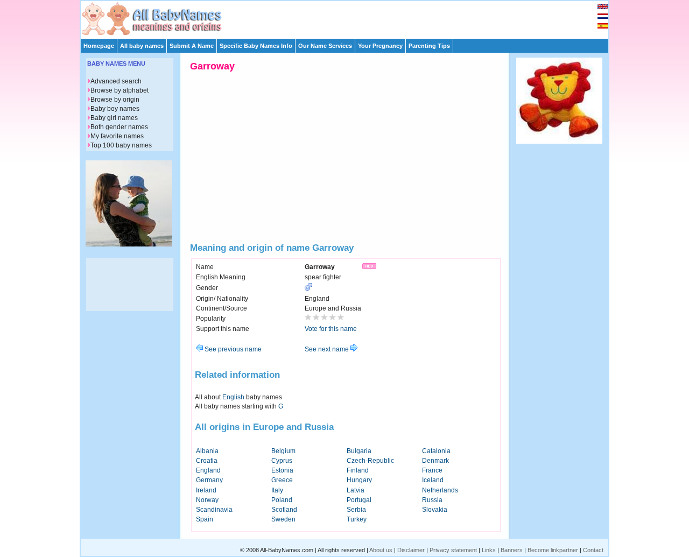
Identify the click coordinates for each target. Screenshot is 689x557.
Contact (593, 550)
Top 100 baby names (121, 145)
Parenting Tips (429, 46)
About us (380, 550)
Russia (432, 500)
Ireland (206, 490)
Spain (204, 519)
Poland (281, 500)
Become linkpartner (553, 550)
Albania (207, 451)
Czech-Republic (370, 460)
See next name (327, 349)
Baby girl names (114, 118)
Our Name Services (325, 46)
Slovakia (434, 509)
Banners (512, 550)
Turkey (357, 519)
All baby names (142, 46)
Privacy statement (453, 550)
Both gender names (119, 127)
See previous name (232, 349)
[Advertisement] (349, 17)
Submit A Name (192, 46)
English (233, 397)
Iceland (433, 480)
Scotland (284, 509)
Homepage (98, 46)
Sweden (283, 519)
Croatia (206, 460)
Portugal (359, 500)
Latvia (355, 490)
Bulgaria (359, 451)
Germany (209, 480)
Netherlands (440, 490)
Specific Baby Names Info (256, 46)
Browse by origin (114, 99)
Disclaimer (411, 550)
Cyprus (281, 460)
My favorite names (117, 136)
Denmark (435, 460)
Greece (282, 480)
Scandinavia (214, 509)
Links (489, 550)
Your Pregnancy (380, 46)
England (208, 470)
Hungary (359, 480)
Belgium (283, 451)
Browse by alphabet (119, 90)
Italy (277, 490)
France (432, 470)
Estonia (282, 470)
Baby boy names (114, 108)
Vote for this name (331, 329)
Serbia (356, 509)
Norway (207, 500)
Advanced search (116, 81)
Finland (358, 470)
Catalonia (436, 451)
